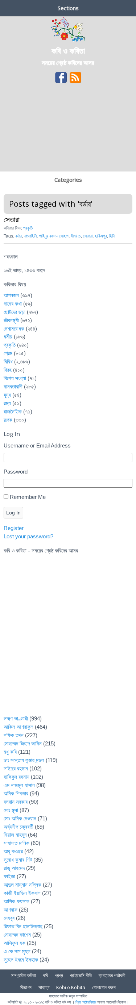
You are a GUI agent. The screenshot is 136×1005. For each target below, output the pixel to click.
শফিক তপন (14, 735)
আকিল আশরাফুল (18, 727)
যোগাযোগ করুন (104, 987)
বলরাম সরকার (16, 802)
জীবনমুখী (11, 320)
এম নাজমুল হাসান (19, 785)
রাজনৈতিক (13, 411)
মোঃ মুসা (11, 810)
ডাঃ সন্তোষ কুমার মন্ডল (24, 760)
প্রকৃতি (28, 228)
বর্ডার (18, 236)
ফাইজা (9, 876)
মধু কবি (10, 752)
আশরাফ (10, 910)
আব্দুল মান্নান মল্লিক (22, 885)
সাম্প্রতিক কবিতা (23, 975)
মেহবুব (9, 918)
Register (14, 528)
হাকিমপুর (101, 236)
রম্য (7, 403)
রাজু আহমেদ (14, 868)
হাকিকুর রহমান (16, 777)
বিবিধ (8, 361)
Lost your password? (28, 536)
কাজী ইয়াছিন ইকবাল (22, 893)
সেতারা (12, 219)
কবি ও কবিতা (68, 50)
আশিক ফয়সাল (16, 901)
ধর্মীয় (8, 336)
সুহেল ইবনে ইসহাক (21, 959)
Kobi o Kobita (70, 987)
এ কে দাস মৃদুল (17, 951)
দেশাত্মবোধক (14, 328)
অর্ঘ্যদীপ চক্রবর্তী (18, 827)
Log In (13, 513)
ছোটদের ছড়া (14, 312)
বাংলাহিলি (30, 236)
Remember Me (28, 497)
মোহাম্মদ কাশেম (17, 935)
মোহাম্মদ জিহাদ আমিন (23, 743)
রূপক (8, 420)
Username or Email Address (37, 445)
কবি (45, 975)
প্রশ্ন (59, 975)
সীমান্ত (76, 236)
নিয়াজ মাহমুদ (15, 835)
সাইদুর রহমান (16, 768)
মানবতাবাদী (13, 386)
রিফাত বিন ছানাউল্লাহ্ (23, 926)
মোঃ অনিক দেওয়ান (20, 818)
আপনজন (11, 295)
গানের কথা (13, 303)
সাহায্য (44, 987)
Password (16, 471)
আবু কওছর (13, 851)
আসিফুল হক (14, 943)
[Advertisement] (68, 130)
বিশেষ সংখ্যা (15, 378)
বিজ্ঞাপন (26, 987)
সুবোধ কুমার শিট (18, 860)
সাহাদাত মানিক (16, 843)
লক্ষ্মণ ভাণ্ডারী (16, 718)
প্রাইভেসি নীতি (81, 975)
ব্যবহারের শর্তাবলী (112, 975)
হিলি (112, 236)
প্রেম (8, 353)
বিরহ (8, 370)
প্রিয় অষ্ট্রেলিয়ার (85, 1002)
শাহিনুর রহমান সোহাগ (54, 236)
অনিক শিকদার (16, 793)
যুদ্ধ (7, 395)
